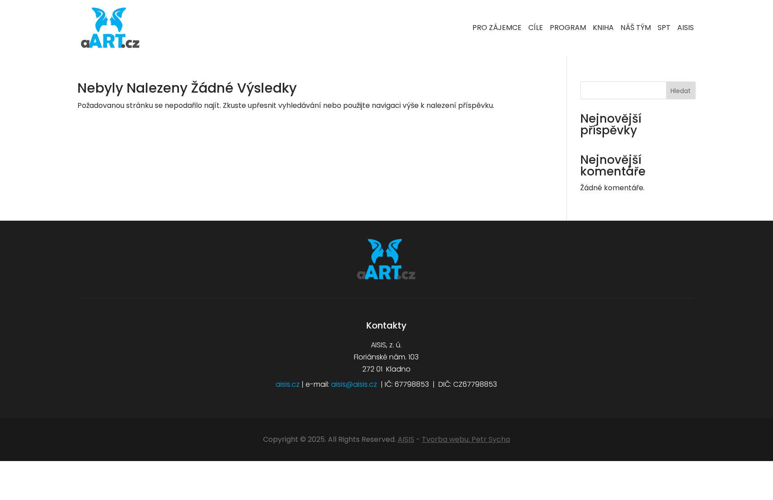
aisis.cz (288, 384)
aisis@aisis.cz (354, 384)
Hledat (681, 90)
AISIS (406, 439)
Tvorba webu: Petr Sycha (466, 439)
